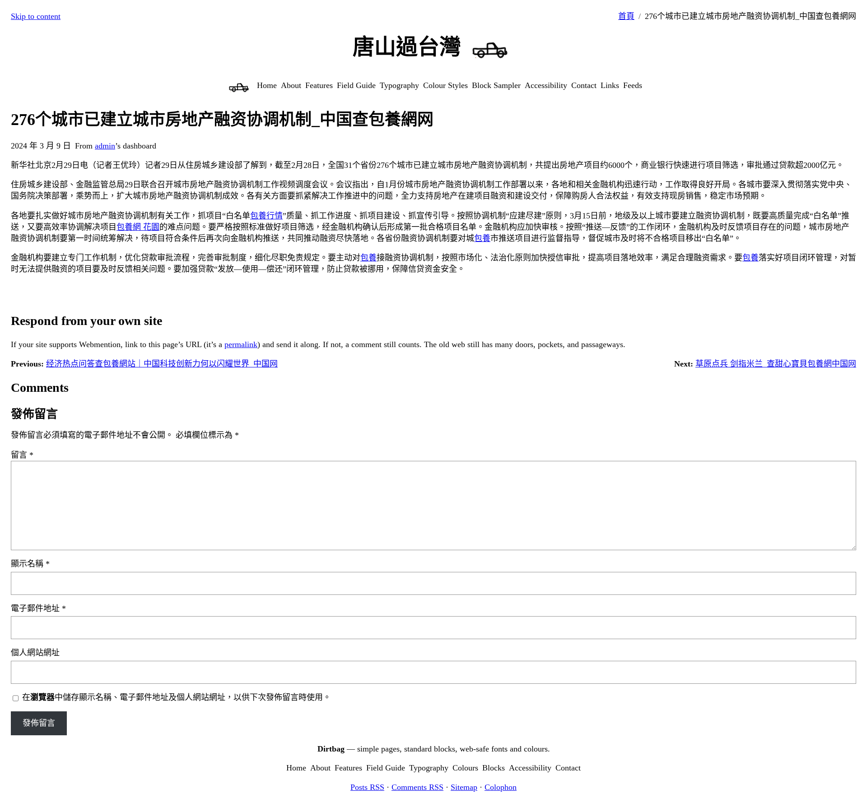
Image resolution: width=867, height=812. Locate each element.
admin (105, 145)
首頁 (626, 16)
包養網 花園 (138, 227)
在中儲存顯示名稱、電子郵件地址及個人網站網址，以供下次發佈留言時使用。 (176, 697)
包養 (482, 238)
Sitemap (464, 787)
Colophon (501, 787)
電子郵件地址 (38, 608)
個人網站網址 (35, 652)
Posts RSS (367, 787)
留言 (22, 454)
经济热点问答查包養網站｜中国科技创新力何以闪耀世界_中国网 (162, 363)
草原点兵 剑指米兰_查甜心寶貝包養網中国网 (775, 363)
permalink (240, 344)
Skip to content (36, 16)
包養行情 (266, 215)
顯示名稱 (30, 563)
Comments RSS (417, 787)
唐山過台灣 (407, 47)
